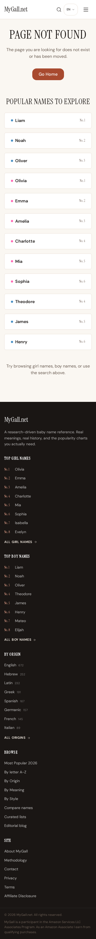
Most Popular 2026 (20, 763)
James (15, 603)
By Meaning (14, 789)
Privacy (10, 878)
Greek (12, 691)
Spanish (14, 701)
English (13, 665)
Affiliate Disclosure (20, 895)
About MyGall (16, 851)
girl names (43, 366)
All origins (15, 738)
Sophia (15, 514)
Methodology (15, 860)
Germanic (16, 709)
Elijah (14, 629)
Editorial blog (15, 825)
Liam (13, 567)
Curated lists (15, 816)
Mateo (15, 620)
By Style (11, 798)
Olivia (14, 469)
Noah (14, 576)
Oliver (14, 585)
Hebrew (14, 674)
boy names (65, 366)
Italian (12, 727)
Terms (9, 887)
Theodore (17, 593)
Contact (11, 869)
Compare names (18, 807)
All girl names (18, 542)
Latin (12, 682)
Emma (15, 478)
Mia (12, 505)
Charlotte (17, 496)
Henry (14, 612)
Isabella (16, 522)
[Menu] (86, 9)
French (13, 718)
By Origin (12, 780)
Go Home (48, 74)
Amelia (15, 487)
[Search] (59, 9)
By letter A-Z (15, 772)
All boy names (17, 640)
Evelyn (15, 531)
